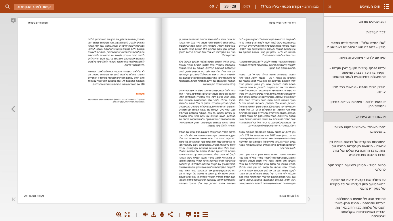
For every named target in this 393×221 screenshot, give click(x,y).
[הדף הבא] (13, 110)
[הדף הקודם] (310, 110)
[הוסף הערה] (13, 22)
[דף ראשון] (309, 200)
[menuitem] (7, 6)
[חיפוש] (7, 7)
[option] (358, 22)
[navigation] (230, 6)
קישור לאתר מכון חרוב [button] (34, 7)
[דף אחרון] (14, 200)
